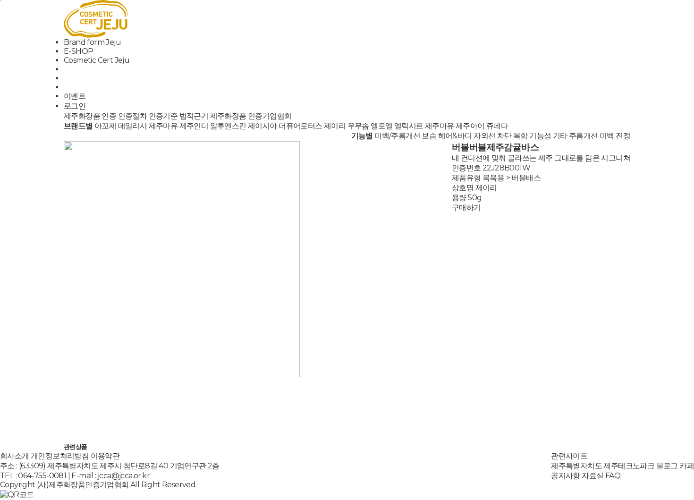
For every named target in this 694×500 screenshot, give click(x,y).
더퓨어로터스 (300, 125)
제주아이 (470, 125)
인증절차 (132, 115)
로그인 (74, 106)
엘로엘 (381, 125)
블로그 (667, 465)
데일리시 (132, 125)
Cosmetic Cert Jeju (96, 60)
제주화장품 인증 (90, 115)
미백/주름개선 (397, 135)
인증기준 (163, 115)
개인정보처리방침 (60, 455)
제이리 (335, 125)
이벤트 (74, 96)
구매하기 (466, 207)
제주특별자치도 (576, 465)
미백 (607, 135)
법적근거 (194, 115)
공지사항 (565, 475)
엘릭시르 (408, 125)
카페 (686, 465)
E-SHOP (78, 51)
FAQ (612, 475)
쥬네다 (497, 125)
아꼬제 (105, 125)
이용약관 (105, 455)
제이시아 (262, 125)
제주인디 (194, 125)
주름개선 (583, 135)
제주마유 (163, 125)
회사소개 (14, 455)
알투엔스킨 (228, 125)
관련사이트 (569, 455)
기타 (560, 135)
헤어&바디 (455, 135)
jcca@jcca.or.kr (124, 475)
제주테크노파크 (628, 465)
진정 (623, 135)
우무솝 (358, 125)
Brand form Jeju (92, 42)
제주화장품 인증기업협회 (251, 115)
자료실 (592, 475)
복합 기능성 (532, 135)
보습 (429, 135)
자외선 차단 (492, 135)
